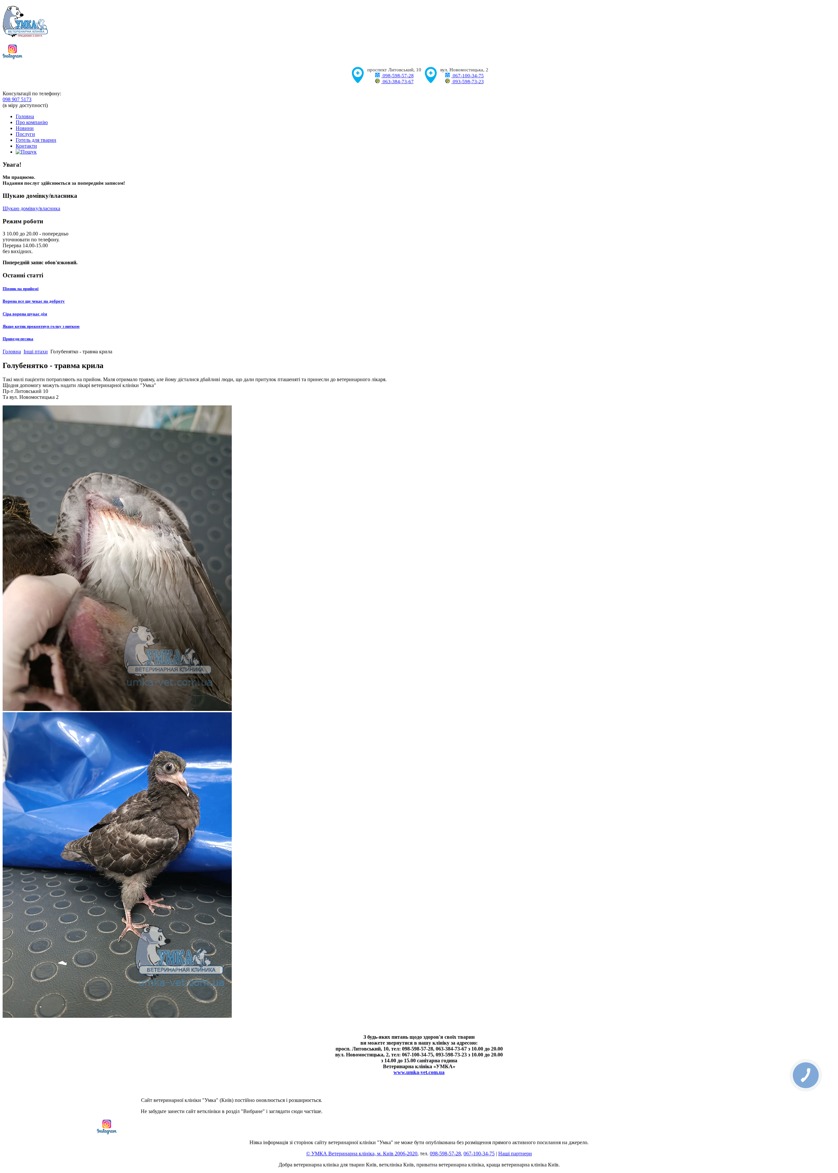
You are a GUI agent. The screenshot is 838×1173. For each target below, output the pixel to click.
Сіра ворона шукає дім (25, 313)
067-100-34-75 (467, 75)
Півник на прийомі (21, 288)
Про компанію (32, 122)
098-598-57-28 (397, 75)
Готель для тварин (36, 140)
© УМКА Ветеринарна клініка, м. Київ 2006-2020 (361, 1153)
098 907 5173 (17, 99)
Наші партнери (515, 1153)
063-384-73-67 (397, 81)
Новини (25, 128)
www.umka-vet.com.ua (419, 1072)
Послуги (25, 134)
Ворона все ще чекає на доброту (34, 301)
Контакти (26, 146)
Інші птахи (36, 351)
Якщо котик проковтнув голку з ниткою (41, 326)
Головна (25, 116)
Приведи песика (18, 338)
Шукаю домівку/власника (31, 208)
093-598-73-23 (467, 81)
